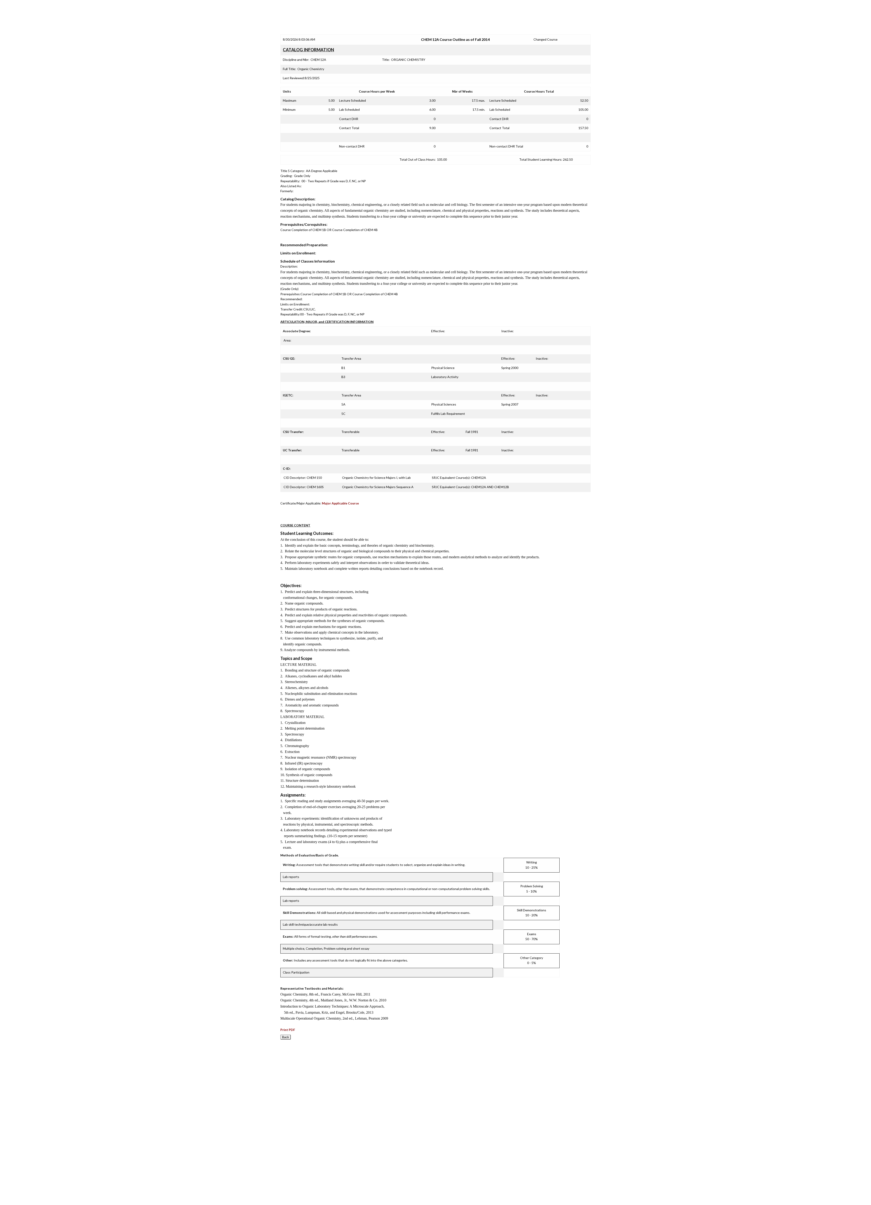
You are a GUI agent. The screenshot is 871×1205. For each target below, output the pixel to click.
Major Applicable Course (340, 503)
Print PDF (287, 1030)
